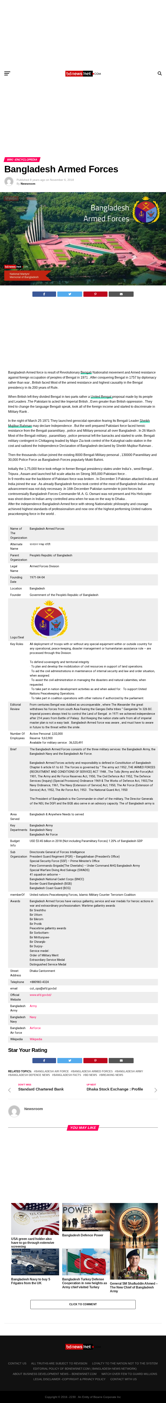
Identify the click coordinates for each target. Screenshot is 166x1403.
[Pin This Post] (95, 294)
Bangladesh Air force (52, 1071)
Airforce (35, 1028)
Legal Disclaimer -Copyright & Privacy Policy (69, 1379)
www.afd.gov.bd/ (41, 995)
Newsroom (28, 183)
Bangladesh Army (129, 1071)
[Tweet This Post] (69, 294)
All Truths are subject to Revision (59, 1363)
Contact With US (123, 1379)
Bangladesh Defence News (30, 1075)
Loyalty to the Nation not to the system (125, 1363)
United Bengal (101, 396)
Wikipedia (36, 1039)
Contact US (17, 1363)
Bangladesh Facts (67, 1075)
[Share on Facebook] (44, 294)
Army (33, 1006)
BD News (91, 1075)
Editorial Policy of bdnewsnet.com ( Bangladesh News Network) (85, 1368)
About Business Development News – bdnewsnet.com (55, 1374)
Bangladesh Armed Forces (92, 1071)
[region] (83, 34)
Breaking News (112, 1075)
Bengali (86, 372)
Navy (33, 1017)
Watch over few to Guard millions (129, 1374)
